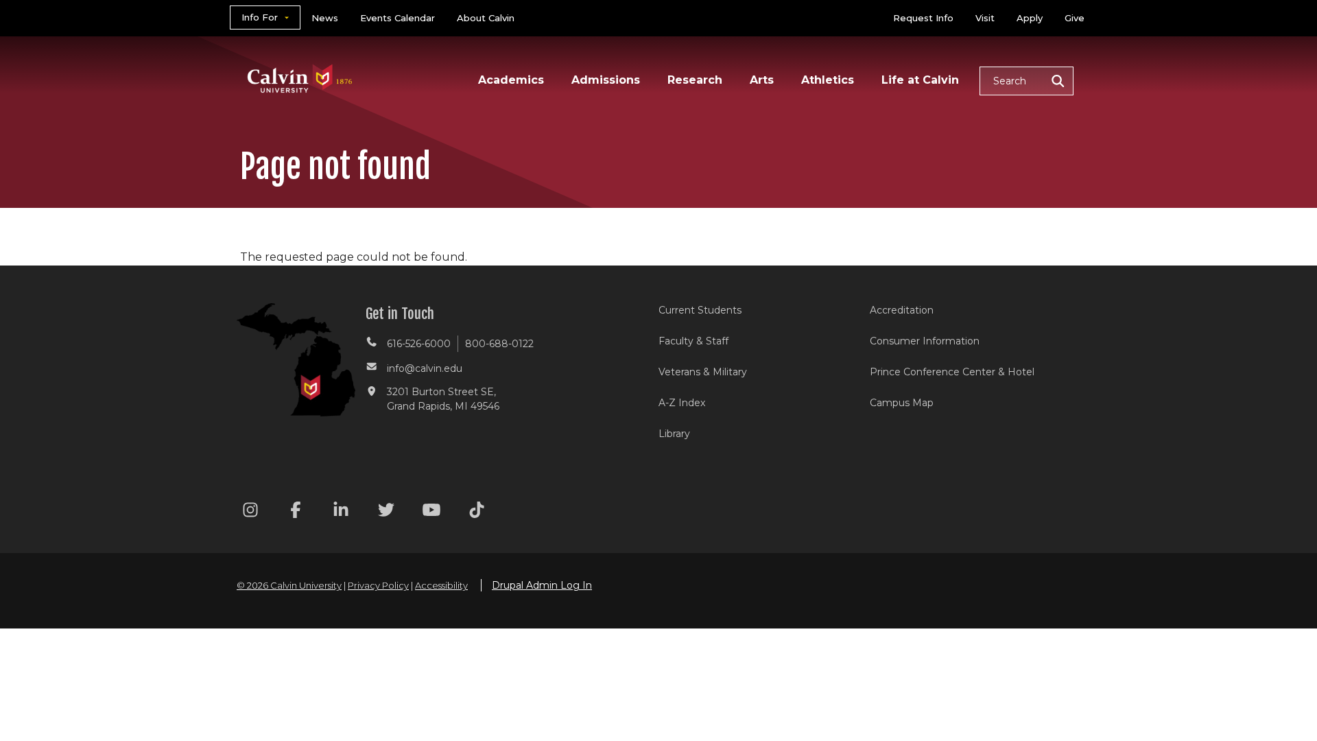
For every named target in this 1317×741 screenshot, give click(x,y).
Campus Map (902, 403)
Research (694, 79)
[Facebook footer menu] (295, 512)
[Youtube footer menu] (431, 512)
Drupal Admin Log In (542, 585)
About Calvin (485, 17)
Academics (511, 79)
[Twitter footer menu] (386, 512)
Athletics (827, 79)
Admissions (605, 79)
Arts (762, 79)
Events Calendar (397, 17)
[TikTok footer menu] (476, 512)
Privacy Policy (378, 585)
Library (674, 433)
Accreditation (902, 310)
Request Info (923, 17)
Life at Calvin (920, 79)
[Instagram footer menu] (250, 512)
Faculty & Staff (693, 341)
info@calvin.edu (424, 368)
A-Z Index (681, 403)
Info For (259, 17)
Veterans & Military (702, 372)
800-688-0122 (499, 344)
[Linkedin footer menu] (341, 512)
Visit (985, 17)
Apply (1030, 17)
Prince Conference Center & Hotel (952, 372)
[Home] (300, 61)
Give (1074, 17)
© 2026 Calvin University (289, 585)
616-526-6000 (419, 344)
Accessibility (441, 585)
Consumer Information (925, 341)
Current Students (699, 310)
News (324, 17)
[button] (1026, 81)
